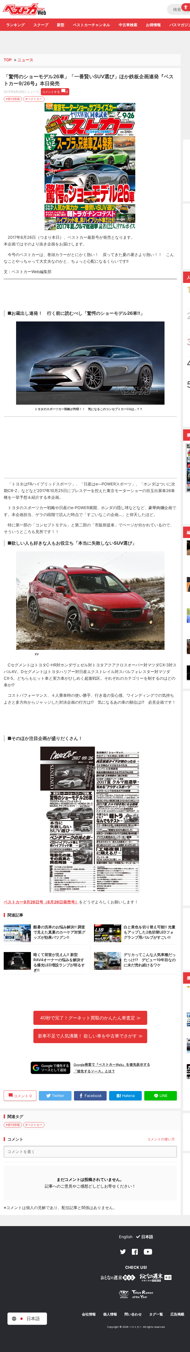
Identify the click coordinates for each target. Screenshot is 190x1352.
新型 (60, 24)
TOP (8, 59)
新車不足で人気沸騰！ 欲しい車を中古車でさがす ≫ (90, 1035)
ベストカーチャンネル (91, 24)
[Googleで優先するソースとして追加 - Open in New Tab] (50, 1068)
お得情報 (153, 24)
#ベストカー (33, 99)
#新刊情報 (13, 99)
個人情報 (110, 1314)
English (125, 1236)
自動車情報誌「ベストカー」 (24, 9)
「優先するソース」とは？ (94, 1071)
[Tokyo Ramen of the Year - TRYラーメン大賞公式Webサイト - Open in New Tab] (136, 1295)
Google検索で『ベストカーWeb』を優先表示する (111, 1064)
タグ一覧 (156, 1314)
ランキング (15, 24)
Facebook (135, 1252)
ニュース (25, 59)
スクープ (40, 24)
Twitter (123, 1251)
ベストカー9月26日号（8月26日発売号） (41, 901)
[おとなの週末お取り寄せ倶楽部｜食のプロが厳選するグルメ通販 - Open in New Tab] (118, 1278)
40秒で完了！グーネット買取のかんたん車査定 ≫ (90, 1017)
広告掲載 (177, 1314)
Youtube (148, 1252)
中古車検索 (128, 24)
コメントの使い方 (161, 1139)
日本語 (147, 1236)
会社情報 (89, 1314)
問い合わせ (133, 1314)
